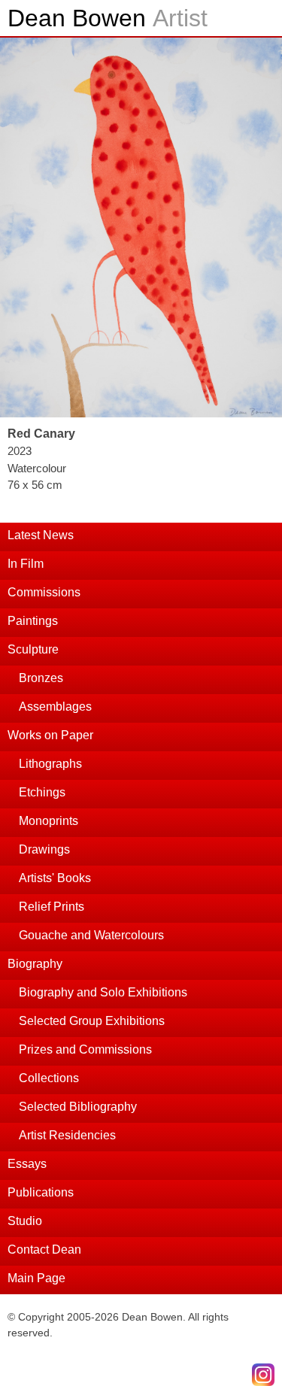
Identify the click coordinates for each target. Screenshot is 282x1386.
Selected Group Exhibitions (92, 1020)
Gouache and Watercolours (91, 935)
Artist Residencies (67, 1135)
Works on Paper (50, 735)
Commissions (44, 592)
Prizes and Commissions (85, 1049)
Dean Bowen (108, 18)
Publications (41, 1192)
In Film (26, 563)
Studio (25, 1221)
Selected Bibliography (78, 1106)
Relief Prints (51, 906)
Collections (49, 1078)
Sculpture (33, 649)
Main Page (36, 1278)
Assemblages (55, 706)
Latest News (41, 535)
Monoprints (48, 820)
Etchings (42, 792)
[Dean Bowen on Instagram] (263, 1374)
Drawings (44, 849)
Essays (27, 1163)
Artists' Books (55, 878)
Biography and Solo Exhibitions (103, 992)
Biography (35, 963)
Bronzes (41, 678)
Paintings (33, 620)
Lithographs (50, 763)
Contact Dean (44, 1249)
